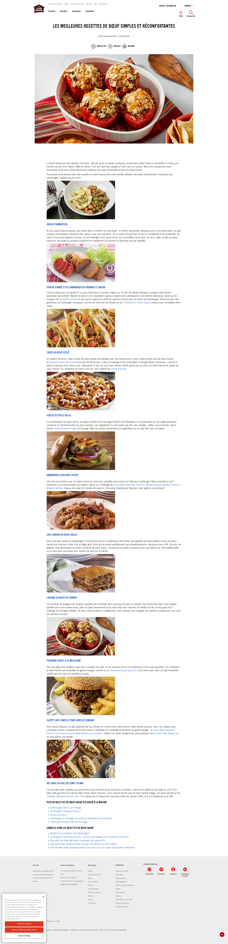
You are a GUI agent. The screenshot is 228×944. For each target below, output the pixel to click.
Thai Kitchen (103, 4)
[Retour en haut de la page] (222, 934)
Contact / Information (167, 6)
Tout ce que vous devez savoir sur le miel (71, 872)
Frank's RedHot (93, 881)
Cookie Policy (15, 919)
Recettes (63, 11)
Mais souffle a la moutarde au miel (43, 871)
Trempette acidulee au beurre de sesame (43, 879)
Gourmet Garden (93, 889)
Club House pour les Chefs (124, 899)
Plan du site (104, 930)
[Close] (43, 896)
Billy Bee (89, 4)
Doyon (95, 4)
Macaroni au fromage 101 (68, 877)
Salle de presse (120, 892)
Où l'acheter (119, 874)
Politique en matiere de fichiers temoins (84, 930)
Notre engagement (121, 881)
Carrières (118, 896)
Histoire (118, 889)
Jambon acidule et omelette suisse (43, 874)
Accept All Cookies (24, 924)
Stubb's (90, 899)
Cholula (90, 871)
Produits (51, 11)
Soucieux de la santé (122, 871)
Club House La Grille (55, 4)
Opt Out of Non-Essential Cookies (24, 930)
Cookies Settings (24, 936)
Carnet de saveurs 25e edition (125, 885)
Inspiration (76, 11)
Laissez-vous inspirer (67, 865)
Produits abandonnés (122, 903)
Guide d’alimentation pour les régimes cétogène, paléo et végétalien (72, 882)
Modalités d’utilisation (61, 930)
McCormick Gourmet (77, 4)
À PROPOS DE (120, 865)
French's (66, 4)
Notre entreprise (121, 878)
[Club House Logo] (39, 14)
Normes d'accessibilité (118, 930)
